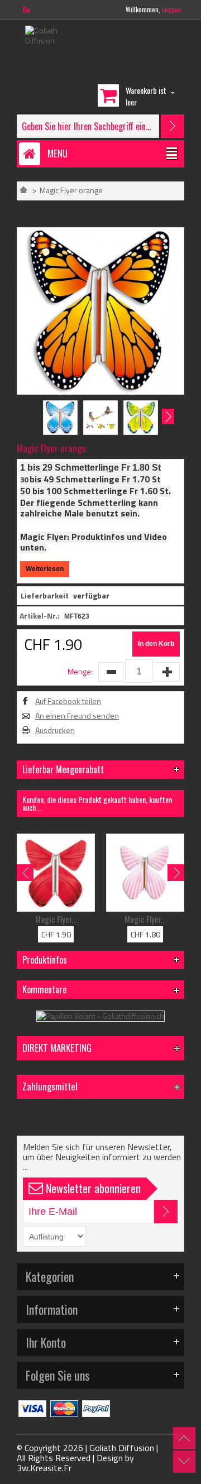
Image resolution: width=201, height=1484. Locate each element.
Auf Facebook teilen (68, 701)
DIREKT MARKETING (57, 1048)
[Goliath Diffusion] (51, 36)
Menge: (80, 671)
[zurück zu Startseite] (23, 190)
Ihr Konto (46, 1342)
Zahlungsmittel (50, 1086)
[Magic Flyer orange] (100, 232)
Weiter (168, 416)
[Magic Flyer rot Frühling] (56, 873)
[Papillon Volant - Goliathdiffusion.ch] (100, 1016)
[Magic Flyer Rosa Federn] (145, 873)
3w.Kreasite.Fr (44, 1468)
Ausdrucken (55, 730)
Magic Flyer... (55, 919)
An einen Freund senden (77, 715)
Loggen (171, 9)
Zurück (33, 416)
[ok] (166, 1211)
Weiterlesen (45, 569)
